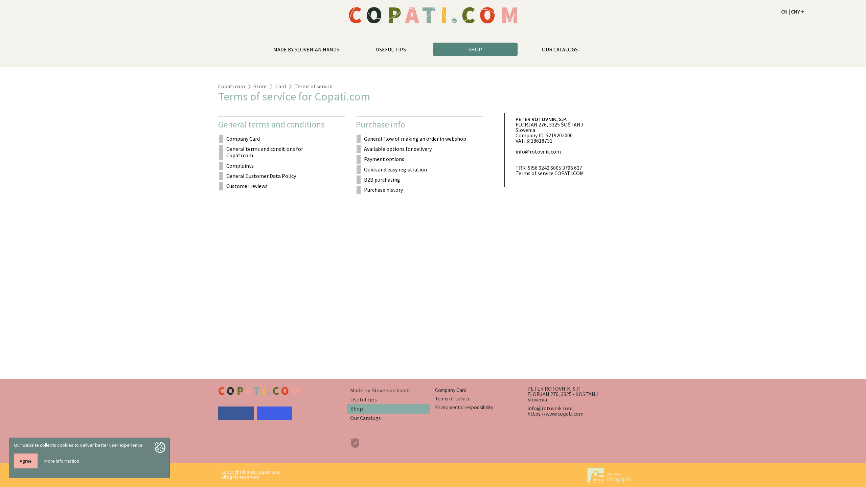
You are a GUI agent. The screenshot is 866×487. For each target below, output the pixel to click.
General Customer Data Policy (261, 175)
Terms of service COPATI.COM (550, 173)
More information (61, 461)
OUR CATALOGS (560, 49)
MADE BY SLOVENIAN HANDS (306, 49)
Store (260, 86)
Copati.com (231, 86)
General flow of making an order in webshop (415, 138)
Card (280, 86)
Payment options (384, 159)
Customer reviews (247, 186)
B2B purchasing (382, 179)
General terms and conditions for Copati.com (264, 152)
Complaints (240, 165)
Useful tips (363, 399)
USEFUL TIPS (391, 49)
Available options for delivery (398, 148)
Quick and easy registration (395, 169)
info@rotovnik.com (550, 408)
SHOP (475, 49)
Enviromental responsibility (464, 407)
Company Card (243, 138)
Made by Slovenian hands (380, 390)
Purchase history (383, 189)
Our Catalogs (365, 418)
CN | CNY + (792, 11)
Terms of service (314, 86)
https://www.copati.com (555, 413)
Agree (25, 461)
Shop (356, 408)
